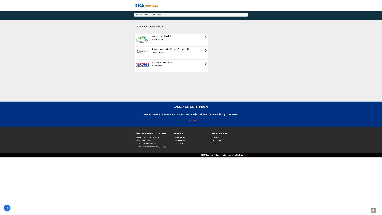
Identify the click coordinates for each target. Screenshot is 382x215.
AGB (214, 144)
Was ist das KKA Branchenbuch (148, 137)
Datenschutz (217, 140)
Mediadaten (179, 144)
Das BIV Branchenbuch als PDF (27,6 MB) (151, 147)
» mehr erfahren (191, 121)
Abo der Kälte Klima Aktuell (146, 144)
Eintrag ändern (180, 140)
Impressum (216, 137)
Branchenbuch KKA (142, 14)
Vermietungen (156, 14)
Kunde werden (180, 137)
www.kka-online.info (144, 140)
